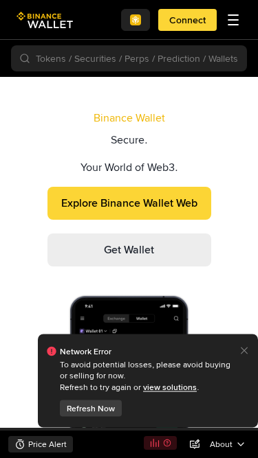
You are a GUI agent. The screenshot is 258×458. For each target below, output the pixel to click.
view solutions (170, 387)
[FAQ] (167, 443)
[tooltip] (148, 381)
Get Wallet (129, 249)
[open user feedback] (194, 444)
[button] (233, 20)
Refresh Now (91, 408)
